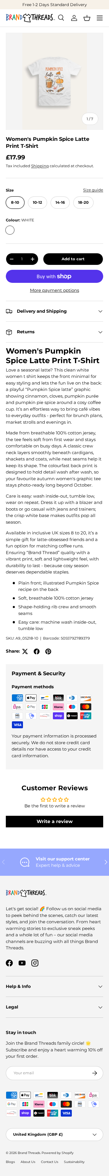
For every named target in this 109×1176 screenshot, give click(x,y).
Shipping (40, 165)
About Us (28, 1162)
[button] (87, 18)
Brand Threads (29, 1153)
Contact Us (49, 1162)
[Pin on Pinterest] (48, 651)
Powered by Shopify (58, 1153)
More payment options (54, 290)
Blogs (10, 1162)
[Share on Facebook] (36, 651)
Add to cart (73, 258)
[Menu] (99, 18)
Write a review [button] (55, 821)
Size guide (93, 189)
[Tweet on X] (25, 651)
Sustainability (74, 1162)
